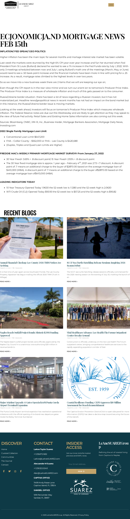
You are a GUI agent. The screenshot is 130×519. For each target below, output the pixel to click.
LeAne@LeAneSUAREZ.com (47, 459)
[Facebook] (4, 471)
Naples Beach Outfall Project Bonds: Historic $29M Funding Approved (29, 334)
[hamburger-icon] (111, 5)
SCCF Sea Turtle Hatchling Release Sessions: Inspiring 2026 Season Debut (96, 264)
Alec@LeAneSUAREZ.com (46, 473)
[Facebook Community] (21, 471)
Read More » (5, 281)
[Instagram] (15, 471)
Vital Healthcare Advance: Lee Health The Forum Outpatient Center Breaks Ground (96, 334)
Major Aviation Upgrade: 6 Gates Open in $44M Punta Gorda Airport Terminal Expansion (29, 404)
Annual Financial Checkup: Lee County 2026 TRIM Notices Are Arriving (30, 264)
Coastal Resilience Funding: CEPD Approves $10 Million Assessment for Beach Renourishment (94, 404)
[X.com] (9, 471)
